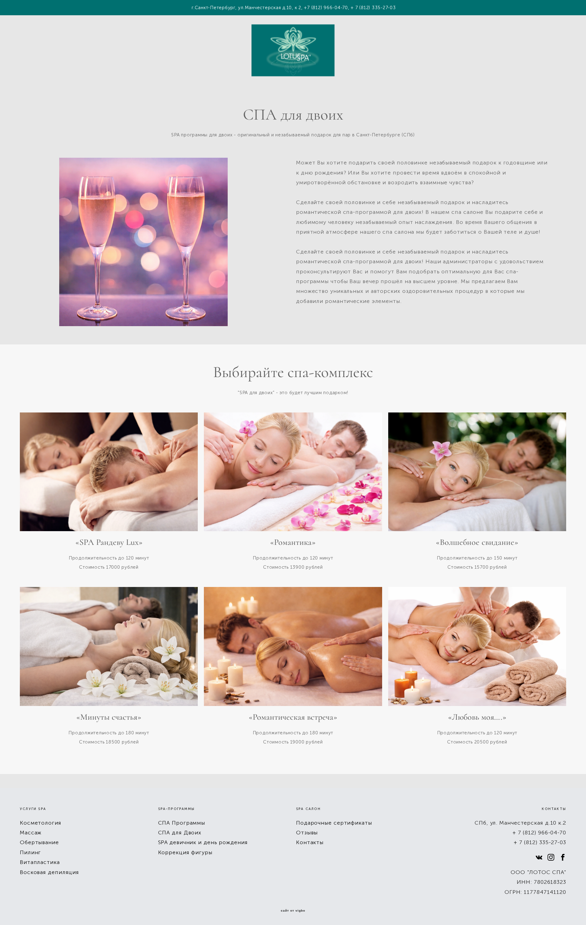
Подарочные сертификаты (334, 822)
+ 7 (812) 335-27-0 (538, 842)
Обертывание (39, 842)
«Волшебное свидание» (477, 542)
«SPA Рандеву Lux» (109, 542)
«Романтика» (293, 542)
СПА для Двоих (180, 832)
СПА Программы (181, 822)
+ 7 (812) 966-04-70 (539, 832)
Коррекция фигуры (185, 852)
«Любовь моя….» (477, 717)
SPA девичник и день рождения (203, 842)
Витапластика (40, 862)
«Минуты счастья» (108, 717)
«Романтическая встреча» (293, 717)
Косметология (40, 822)
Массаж (31, 832)
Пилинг (30, 852)
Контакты (310, 842)
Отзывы (307, 832)
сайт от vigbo (293, 910)
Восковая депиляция (49, 872)
